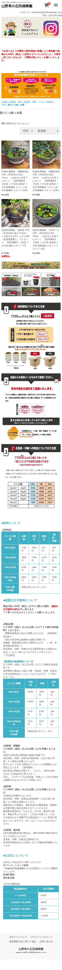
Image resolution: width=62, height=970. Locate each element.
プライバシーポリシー (41, 937)
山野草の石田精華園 (31, 949)
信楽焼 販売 (16, 102)
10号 (3, 105)
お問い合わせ (46, 941)
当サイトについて (18, 937)
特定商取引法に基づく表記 (22, 941)
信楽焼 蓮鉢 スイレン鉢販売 (38, 102)
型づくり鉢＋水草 (16, 105)
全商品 (4, 102)
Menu (56, 3)
